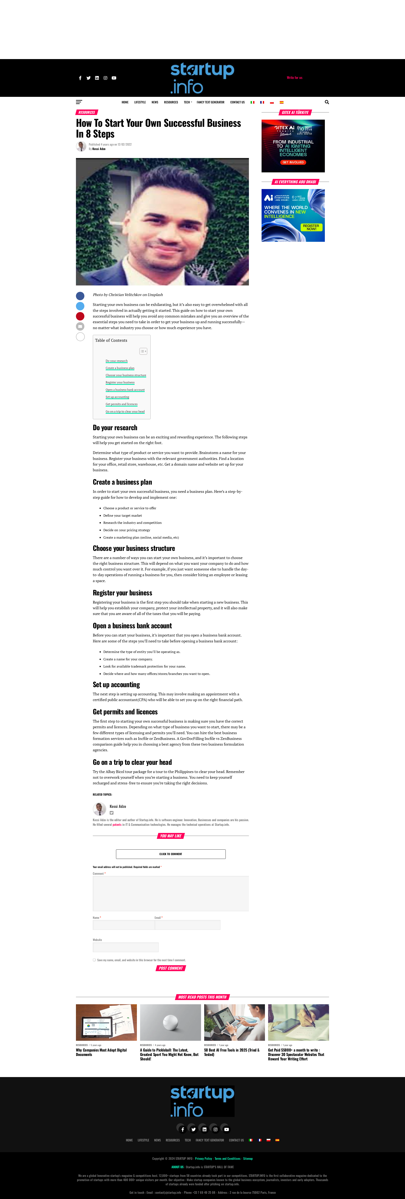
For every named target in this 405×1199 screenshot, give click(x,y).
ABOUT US (177, 1167)
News (155, 102)
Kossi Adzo (98, 148)
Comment (99, 873)
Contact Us (237, 102)
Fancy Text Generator (210, 102)
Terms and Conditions (228, 1158)
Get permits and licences (122, 404)
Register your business (120, 382)
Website (97, 939)
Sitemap (248, 1158)
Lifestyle (140, 102)
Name (97, 917)
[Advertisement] (202, 29)
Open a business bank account (125, 390)
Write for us (294, 77)
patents (117, 824)
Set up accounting (117, 397)
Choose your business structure (126, 375)
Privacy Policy (204, 1158)
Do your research (117, 361)
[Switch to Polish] (271, 102)
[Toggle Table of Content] (141, 351)
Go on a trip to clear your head (125, 411)
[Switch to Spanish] (281, 102)
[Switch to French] (262, 102)
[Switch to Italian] (252, 102)
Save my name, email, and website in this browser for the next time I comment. (141, 959)
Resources (171, 102)
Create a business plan (120, 368)
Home (125, 102)
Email (159, 917)
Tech (187, 102)
